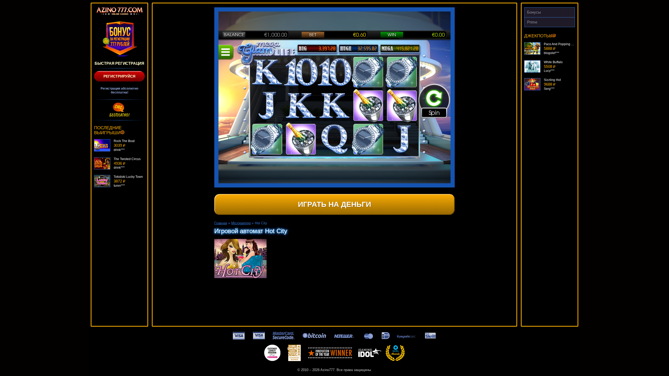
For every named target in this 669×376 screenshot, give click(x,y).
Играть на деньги (334, 204)
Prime (532, 22)
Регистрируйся (119, 76)
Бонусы (534, 12)
